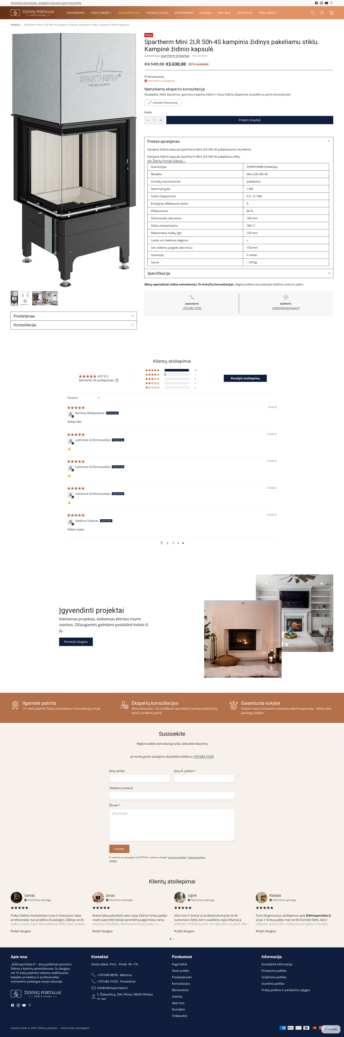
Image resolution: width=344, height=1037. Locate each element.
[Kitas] (333, 913)
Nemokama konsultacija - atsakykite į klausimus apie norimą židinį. (46, 2)
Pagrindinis (179, 964)
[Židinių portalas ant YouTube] (326, 3)
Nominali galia (160, 189)
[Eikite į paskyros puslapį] (322, 12)
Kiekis (148, 112)
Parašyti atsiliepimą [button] (245, 378)
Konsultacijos (181, 984)
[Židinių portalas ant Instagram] (321, 3)
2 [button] (167, 543)
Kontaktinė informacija (277, 964)
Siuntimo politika (273, 984)
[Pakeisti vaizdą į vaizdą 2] (25, 298)
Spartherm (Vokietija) (175, 56)
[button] (152, 370)
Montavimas (180, 990)
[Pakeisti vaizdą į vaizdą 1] (14, 298)
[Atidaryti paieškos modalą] (312, 12)
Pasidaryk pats (182, 977)
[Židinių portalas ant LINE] (331, 3)
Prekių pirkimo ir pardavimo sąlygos (286, 990)
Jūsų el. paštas (185, 771)
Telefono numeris (121, 788)
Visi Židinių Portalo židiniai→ (166, 161)
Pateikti (119, 849)
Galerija (177, 996)
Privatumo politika (274, 971)
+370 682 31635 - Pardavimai (116, 981)
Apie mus (178, 1003)
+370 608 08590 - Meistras (114, 975)
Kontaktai (178, 1009)
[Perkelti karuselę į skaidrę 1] (170, 939)
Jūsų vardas (117, 771)
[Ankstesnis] (11, 913)
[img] (76, 408)
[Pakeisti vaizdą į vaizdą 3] (45, 298)
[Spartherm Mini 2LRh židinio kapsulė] (74, 160)
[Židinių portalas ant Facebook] (316, 3)
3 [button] (173, 543)
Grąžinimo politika (274, 977)
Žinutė (114, 805)
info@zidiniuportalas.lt (285, 308)
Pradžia (15, 24)
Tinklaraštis (179, 1016)
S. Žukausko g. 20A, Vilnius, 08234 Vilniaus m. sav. (125, 996)
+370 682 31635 (192, 308)
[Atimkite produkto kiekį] (148, 120)
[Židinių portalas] (32, 12)
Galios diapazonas (163, 196)
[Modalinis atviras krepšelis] (331, 12)
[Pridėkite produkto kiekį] (160, 120)
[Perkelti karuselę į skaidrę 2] (173, 939)
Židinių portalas (47, 1028)
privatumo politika (177, 857)
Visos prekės (180, 971)
